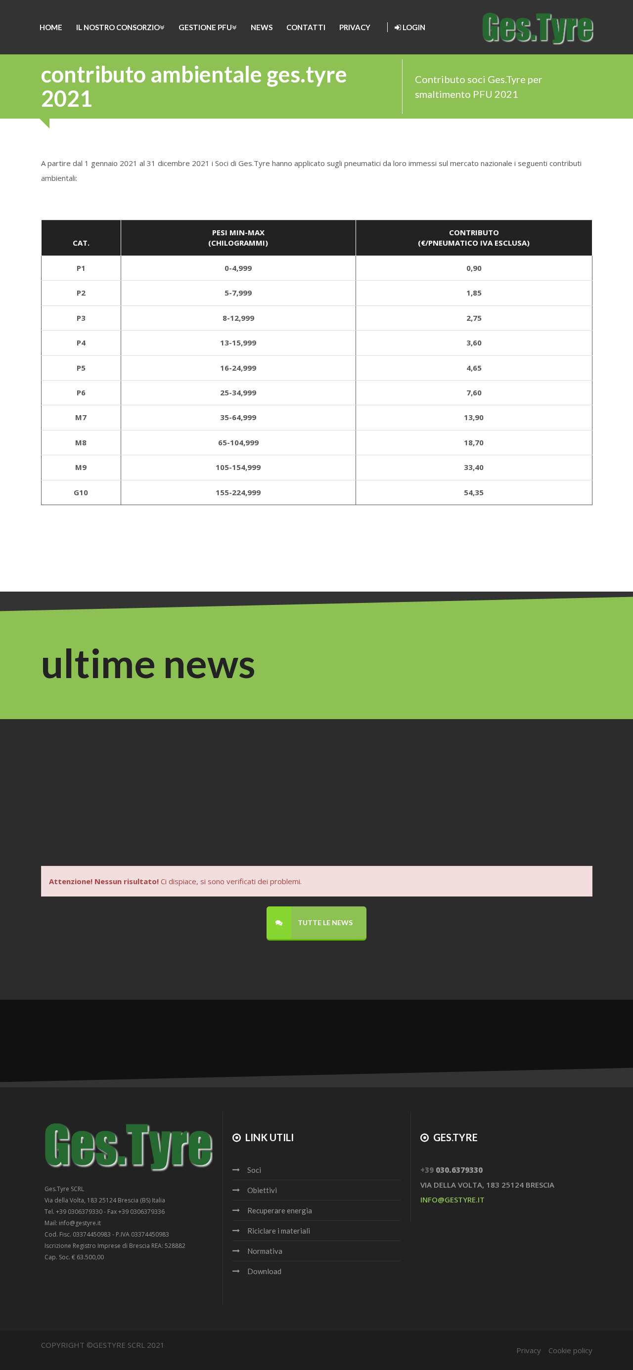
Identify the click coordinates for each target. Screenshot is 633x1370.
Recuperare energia (279, 1210)
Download (264, 1271)
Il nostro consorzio (118, 27)
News (261, 27)
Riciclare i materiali (278, 1230)
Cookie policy (570, 1350)
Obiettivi (262, 1190)
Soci (254, 1169)
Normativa (264, 1250)
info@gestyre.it (452, 1199)
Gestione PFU (205, 27)
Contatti (305, 27)
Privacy (354, 27)
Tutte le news (324, 922)
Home (51, 27)
